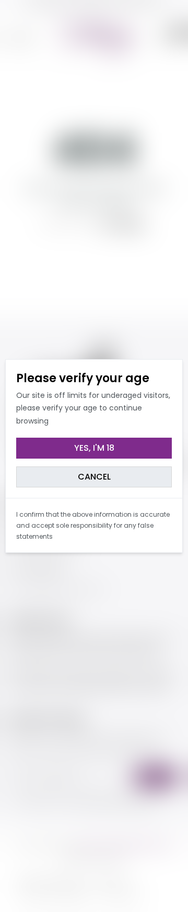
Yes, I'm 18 (94, 448)
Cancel (94, 477)
